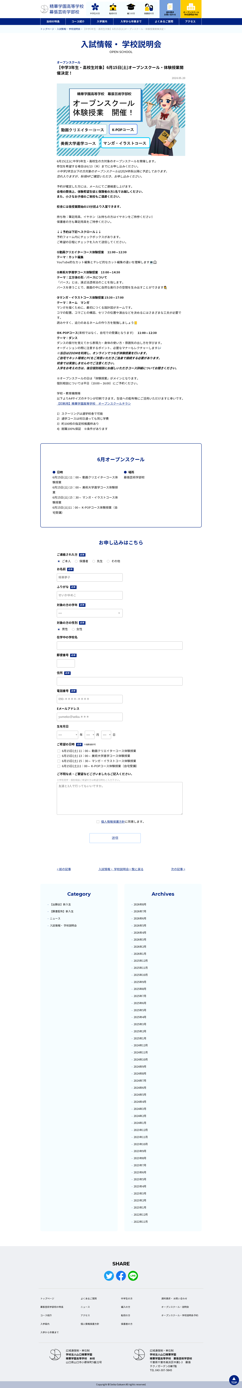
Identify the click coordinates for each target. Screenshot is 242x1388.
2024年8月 (140, 1073)
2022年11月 (141, 1221)
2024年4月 (140, 1101)
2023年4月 (140, 1186)
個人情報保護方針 (113, 822)
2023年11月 (141, 1137)
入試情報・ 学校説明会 (63, 925)
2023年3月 (140, 1193)
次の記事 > (178, 869)
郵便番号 (66, 655)
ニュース (55, 918)
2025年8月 (140, 989)
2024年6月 (140, 1087)
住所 (63, 673)
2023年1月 (140, 1207)
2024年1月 (140, 1123)
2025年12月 (141, 960)
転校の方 (113, 13)
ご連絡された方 (70, 554)
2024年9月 (140, 1066)
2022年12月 (141, 1214)
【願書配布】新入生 (62, 911)
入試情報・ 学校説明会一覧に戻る (121, 869)
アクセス (190, 21)
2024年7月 (140, 1080)
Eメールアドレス (68, 709)
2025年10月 (141, 975)
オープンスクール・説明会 (175, 1307)
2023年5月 (140, 1179)
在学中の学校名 (67, 637)
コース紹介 (78, 21)
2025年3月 (140, 1024)
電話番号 (66, 691)
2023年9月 (140, 1151)
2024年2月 (140, 1116)
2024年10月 (141, 1059)
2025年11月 (141, 967)
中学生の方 (95, 13)
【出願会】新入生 (60, 904)
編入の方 (131, 13)
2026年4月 (140, 932)
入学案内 (102, 21)
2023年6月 (140, 1172)
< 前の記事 (64, 869)
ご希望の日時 (76, 744)
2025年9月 (140, 982)
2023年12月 (141, 1130)
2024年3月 (140, 1108)
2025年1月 (140, 1038)
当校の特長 (53, 21)
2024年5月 (140, 1094)
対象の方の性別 (70, 623)
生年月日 (63, 726)
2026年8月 (140, 904)
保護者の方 (149, 13)
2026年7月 (140, 911)
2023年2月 (140, 1200)
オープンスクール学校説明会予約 (191, 13)
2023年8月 (140, 1158)
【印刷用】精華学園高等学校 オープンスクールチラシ (94, 404)
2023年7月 (140, 1165)
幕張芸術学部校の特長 (51, 1307)
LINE (133, 1276)
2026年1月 (140, 953)
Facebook (121, 1276)
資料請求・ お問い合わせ (174, 1298)
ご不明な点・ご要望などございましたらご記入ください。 (95, 774)
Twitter (109, 1276)
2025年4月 (140, 1017)
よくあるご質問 (164, 21)
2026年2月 (140, 946)
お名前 (64, 569)
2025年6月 (140, 1003)
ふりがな (66, 587)
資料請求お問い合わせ (170, 13)
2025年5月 (140, 1010)
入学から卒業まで (131, 21)
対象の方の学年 (70, 605)
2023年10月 (141, 1144)
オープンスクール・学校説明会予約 (179, 1315)
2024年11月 (141, 1052)
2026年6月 (140, 918)
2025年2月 (140, 1031)
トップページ (47, 1298)
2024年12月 (141, 1045)
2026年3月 (140, 939)
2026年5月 (140, 925)
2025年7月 (140, 996)
